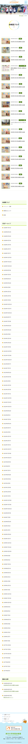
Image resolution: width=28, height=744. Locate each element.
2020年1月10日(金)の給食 (17, 168)
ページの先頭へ (24, 722)
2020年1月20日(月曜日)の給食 (18, 132)
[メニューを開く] (25, 2)
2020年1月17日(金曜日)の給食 (18, 141)
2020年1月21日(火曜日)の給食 (18, 114)
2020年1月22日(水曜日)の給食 (18, 104)
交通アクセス (7, 714)
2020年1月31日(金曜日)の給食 (18, 41)
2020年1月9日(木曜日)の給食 (17, 177)
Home (22, 15)
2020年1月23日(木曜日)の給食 (18, 95)
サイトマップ (7, 716)
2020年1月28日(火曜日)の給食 (18, 59)
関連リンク (6, 718)
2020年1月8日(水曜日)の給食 (17, 186)
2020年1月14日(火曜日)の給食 (18, 159)
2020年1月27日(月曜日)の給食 (18, 77)
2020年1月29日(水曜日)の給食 (18, 50)
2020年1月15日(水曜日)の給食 (18, 150)
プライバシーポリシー (9, 721)
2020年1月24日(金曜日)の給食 (18, 86)
